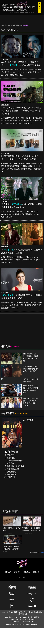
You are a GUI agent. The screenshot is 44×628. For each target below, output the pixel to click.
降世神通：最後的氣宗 (15, 466)
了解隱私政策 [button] (22, 10)
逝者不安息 (11, 477)
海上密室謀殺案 (13, 469)
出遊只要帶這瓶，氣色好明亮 (12, 529)
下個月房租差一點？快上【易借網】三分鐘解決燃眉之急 (12, 547)
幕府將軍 (13, 451)
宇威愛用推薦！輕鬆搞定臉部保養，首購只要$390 (31, 529)
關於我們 (8, 572)
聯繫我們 (36, 572)
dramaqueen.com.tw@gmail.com (22, 621)
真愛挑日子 (11, 458)
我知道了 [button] (39, 7)
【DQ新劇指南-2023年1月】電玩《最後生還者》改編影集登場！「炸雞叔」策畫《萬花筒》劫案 (21, 110)
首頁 (9, 25)
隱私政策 (27, 572)
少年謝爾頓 (11, 472)
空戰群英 (10, 455)
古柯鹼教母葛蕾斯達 (15, 461)
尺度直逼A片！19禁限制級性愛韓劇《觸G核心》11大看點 (30, 369)
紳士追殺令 (11, 475)
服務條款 (17, 572)
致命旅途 (10, 463)
